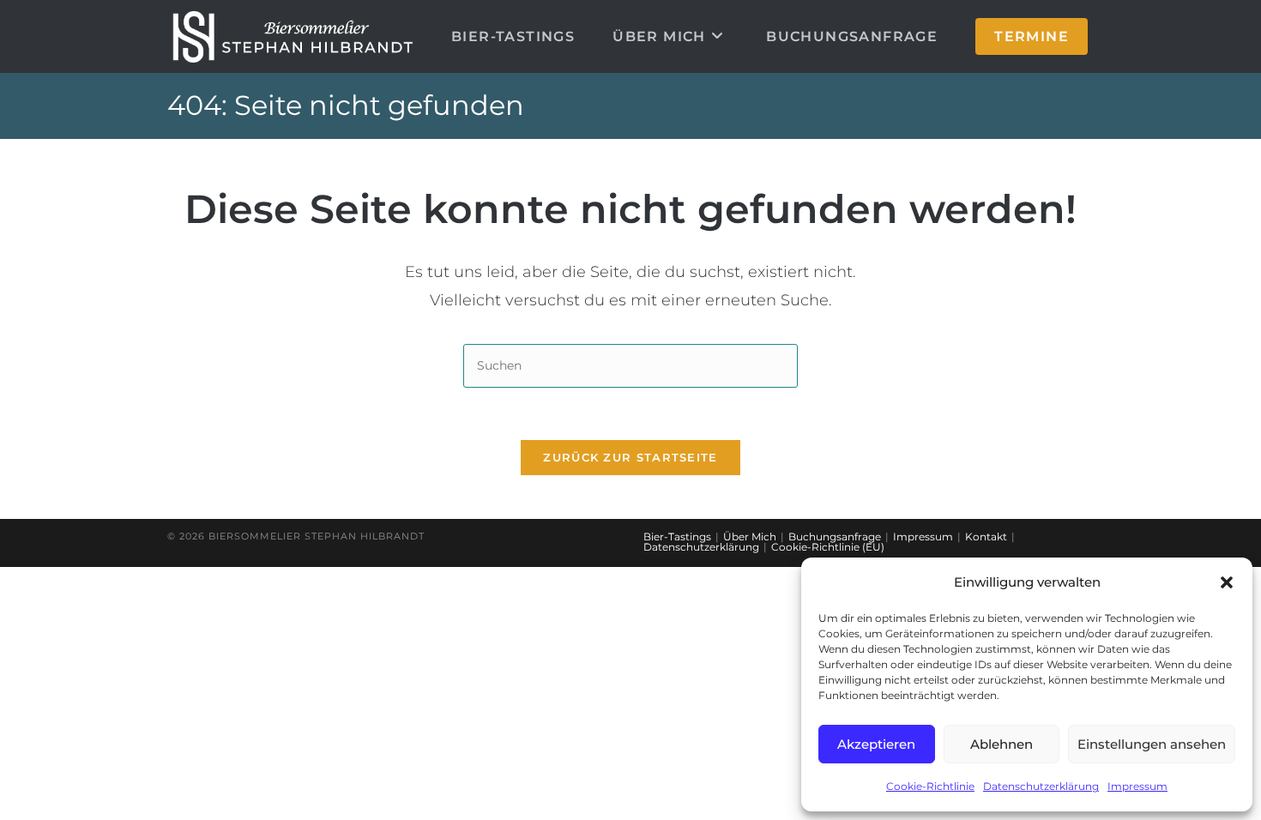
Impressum (1137, 786)
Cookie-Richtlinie (930, 786)
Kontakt (986, 536)
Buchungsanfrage (834, 536)
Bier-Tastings (677, 536)
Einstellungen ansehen (1151, 744)
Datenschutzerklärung (1041, 786)
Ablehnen (1001, 744)
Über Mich (749, 536)
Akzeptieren (876, 744)
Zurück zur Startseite (630, 457)
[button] (1226, 582)
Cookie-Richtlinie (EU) (827, 546)
